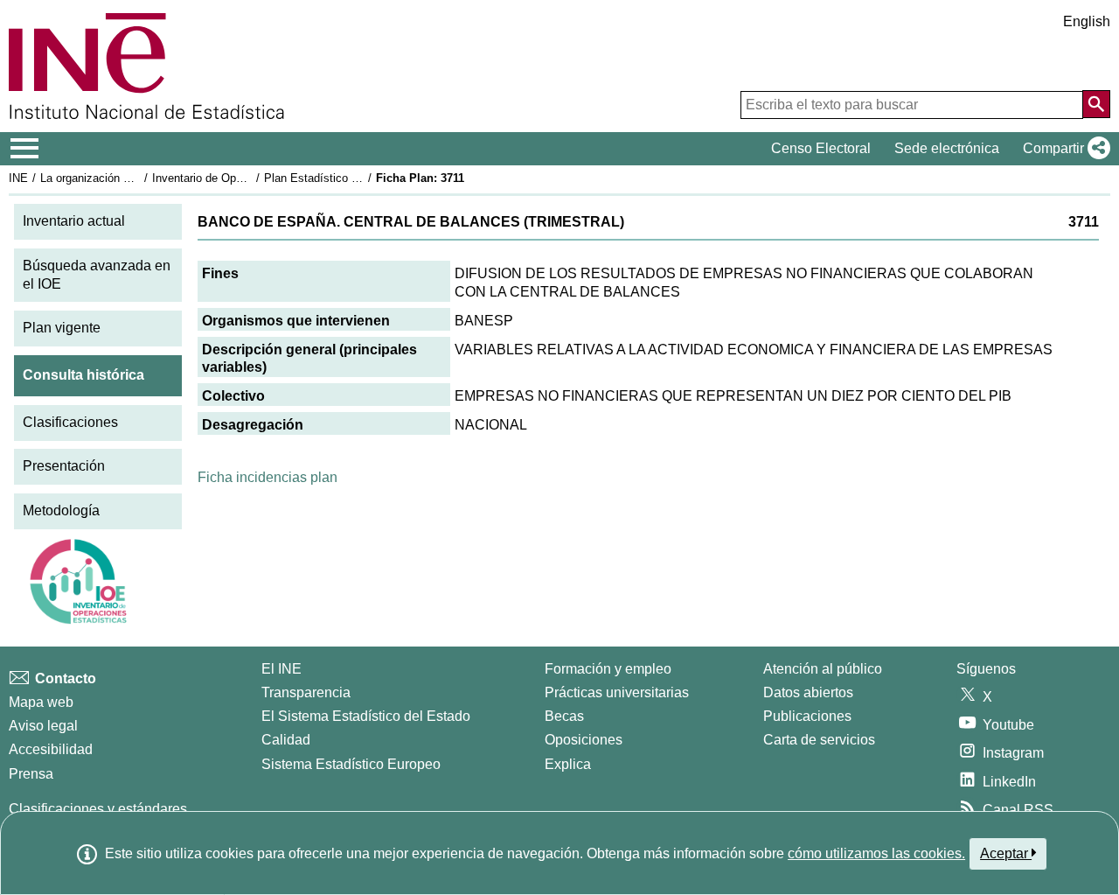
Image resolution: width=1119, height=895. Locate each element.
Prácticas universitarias (617, 692)
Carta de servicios (819, 739)
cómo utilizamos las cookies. (876, 853)
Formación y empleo (608, 668)
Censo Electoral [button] (821, 148)
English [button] (1086, 21)
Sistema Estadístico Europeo (351, 764)
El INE (281, 668)
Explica (568, 764)
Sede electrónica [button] (946, 148)
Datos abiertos (808, 692)
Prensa (31, 773)
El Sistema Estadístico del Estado (365, 716)
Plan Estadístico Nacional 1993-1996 (357, 178)
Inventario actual (74, 220)
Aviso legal (43, 725)
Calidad (285, 739)
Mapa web (41, 702)
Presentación (64, 465)
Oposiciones (583, 739)
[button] (1063, 148)
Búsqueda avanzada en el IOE (96, 274)
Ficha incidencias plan (267, 477)
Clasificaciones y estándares (98, 808)
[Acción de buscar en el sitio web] (1096, 104)
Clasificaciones (70, 422)
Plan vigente (62, 327)
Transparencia (306, 692)
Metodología (61, 510)
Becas (564, 716)
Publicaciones (807, 716)
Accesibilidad (51, 749)
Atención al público (822, 668)
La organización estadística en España (138, 178)
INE (18, 178)
